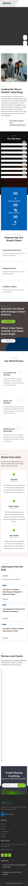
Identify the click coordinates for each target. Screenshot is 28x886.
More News (5, 576)
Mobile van (7, 158)
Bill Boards (3, 824)
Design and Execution (7, 402)
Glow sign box (9, 170)
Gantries (6, 150)
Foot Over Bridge (5, 831)
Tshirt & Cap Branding (12, 175)
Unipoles (7, 162)
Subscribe (21, 785)
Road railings (8, 166)
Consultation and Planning (9, 374)
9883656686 (9, 814)
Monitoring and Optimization (9, 430)
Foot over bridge (10, 154)
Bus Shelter (4, 826)
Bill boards (7, 142)
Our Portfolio (9, 321)
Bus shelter (8, 146)
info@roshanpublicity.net (7, 849)
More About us (9, 340)
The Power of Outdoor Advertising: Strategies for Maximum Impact (12, 591)
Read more (5, 599)
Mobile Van (3, 834)
